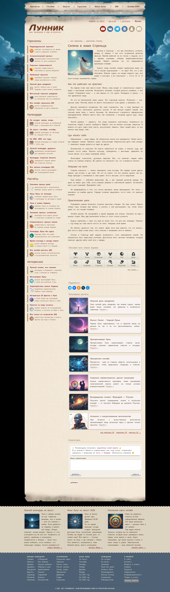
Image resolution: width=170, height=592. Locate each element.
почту (98, 453)
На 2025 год (84, 580)
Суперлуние (106, 577)
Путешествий (43, 580)
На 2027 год (84, 575)
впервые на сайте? (97, 21)
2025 (40, 139)
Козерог (110, 266)
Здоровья (31, 567)
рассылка (112, 21)
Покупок (41, 572)
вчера (50, 120)
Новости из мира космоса (41, 305)
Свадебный (42, 575)
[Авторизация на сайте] (132, 29)
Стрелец (98, 266)
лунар (50, 13)
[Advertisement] (46, 342)
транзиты (57, 13)
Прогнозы (35, 6)
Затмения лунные (37, 213)
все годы (47, 139)
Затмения (105, 564)
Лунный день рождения (40, 84)
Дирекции (60, 575)
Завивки (30, 564)
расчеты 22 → (135, 433)
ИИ (116, 6)
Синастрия (61, 580)
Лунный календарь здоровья (43, 148)
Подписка (128, 570)
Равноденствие (107, 580)
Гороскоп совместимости (41, 65)
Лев (121, 257)
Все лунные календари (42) (42, 167)
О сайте (127, 559)
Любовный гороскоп (39, 75)
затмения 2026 (127, 13)
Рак (110, 257)
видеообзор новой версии (107, 448)
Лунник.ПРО (133, 6)
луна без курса (114, 13)
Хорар (59, 577)
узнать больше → (54, 548)
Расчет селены (63, 567)
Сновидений (42, 559)
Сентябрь (83, 562)
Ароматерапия (43, 570)
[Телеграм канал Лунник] (117, 29)
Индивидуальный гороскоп (42, 47)
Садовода (31, 575)
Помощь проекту (131, 580)
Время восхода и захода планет (44, 241)
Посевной (31, 577)
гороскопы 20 (121, 433)
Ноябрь (82, 567)
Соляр (59, 570)
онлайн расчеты (100, 13)
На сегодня (35, 120)
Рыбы (133, 266)
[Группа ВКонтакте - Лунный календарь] (125, 29)
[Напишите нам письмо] (139, 29)
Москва (138, 21)
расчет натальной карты (82, 13)
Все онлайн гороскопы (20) (42, 103)
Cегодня (51, 6)
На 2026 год (84, 577)
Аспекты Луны (107, 570)
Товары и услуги (131, 577)
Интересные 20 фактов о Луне (43, 296)
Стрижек (30, 559)
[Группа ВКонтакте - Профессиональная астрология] (110, 29)
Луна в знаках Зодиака (40, 203)
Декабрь (82, 570)
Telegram (107, 453)
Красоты (30, 572)
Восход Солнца (107, 575)
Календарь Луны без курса (42, 231)
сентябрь (44, 130)
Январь (82, 572)
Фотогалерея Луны (38, 277)
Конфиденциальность (133, 575)
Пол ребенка (43, 562)
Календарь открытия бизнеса (43, 158)
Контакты (128, 562)
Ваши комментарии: (78, 458)
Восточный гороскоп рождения (43, 94)
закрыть (135, 474)
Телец (87, 257)
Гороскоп (81, 6)
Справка (127, 567)
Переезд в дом (44, 567)
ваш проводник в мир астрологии (45, 32)
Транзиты (60, 562)
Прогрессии (61, 572)
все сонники (50, 267)
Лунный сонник (37, 267)
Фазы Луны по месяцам (40, 194)
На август (34, 130)
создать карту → (139, 548)
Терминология (129, 572)
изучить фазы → (96, 548)
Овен (76, 257)
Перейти (103, 310)
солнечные (51, 213)
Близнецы (99, 257)
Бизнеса (41, 577)
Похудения (31, 570)
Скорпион (87, 266)
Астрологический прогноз (41, 56)
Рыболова (31, 580)
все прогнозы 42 (107, 433)
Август (66, 6)
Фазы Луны (100, 6)
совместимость (34, 13)
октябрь (52, 130)
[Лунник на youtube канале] (103, 29)
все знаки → (133, 270)
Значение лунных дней (40, 184)
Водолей (121, 266)
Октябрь (82, 564)
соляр (44, 13)
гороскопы (67, 13)
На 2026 (33, 139)
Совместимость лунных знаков (43, 222)
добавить (76, 474)
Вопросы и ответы (131, 564)
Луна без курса (107, 567)
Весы (75, 266)
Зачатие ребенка (45, 564)
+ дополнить (125, 21)
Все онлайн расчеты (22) (41, 250)
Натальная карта (63, 559)
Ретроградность (107, 572)
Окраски (30, 562)
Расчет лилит (62, 564)
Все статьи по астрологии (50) (43, 314)
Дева (133, 257)
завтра (44, 120)
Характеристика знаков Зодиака (44, 286)
